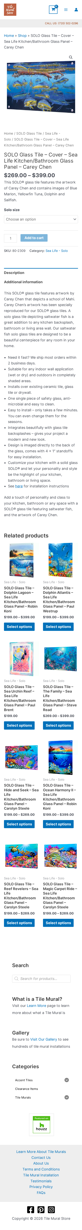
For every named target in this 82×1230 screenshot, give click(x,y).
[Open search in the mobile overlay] (41, 979)
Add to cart (34, 238)
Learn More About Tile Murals (41, 1152)
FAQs (41, 1193)
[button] (70, 57)
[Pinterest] (41, 1210)
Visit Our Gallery (43, 1039)
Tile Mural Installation (41, 1175)
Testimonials (41, 1181)
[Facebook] (31, 1210)
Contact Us (41, 1158)
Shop (22, 36)
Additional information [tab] (23, 282)
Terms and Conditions (41, 1169)
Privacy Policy (41, 1187)
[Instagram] (51, 1210)
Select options (19, 627)
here (19, 486)
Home (9, 36)
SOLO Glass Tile (29, 133)
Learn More (36, 1006)
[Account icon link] (76, 9)
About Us (41, 1163)
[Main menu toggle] (66, 9)
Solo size (12, 210)
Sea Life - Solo (57, 251)
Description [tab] (14, 273)
